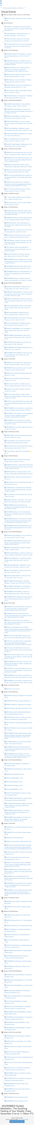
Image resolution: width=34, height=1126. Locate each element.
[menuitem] (1, 3)
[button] (1, 1)
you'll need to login (23, 1119)
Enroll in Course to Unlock (17, 1121)
